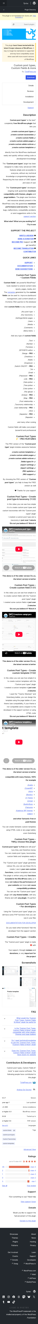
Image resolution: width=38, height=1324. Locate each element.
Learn (34, 1252)
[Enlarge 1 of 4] (33, 969)
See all (4, 1186)
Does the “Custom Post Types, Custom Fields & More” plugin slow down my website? (24, 1053)
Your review (31, 1186)
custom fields (7, 1130)
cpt (14, 1130)
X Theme (29, 798)
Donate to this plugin (28, 1221)
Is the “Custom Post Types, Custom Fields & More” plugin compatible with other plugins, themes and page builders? (24, 1031)
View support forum (28, 1202)
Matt (33, 1274)
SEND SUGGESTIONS (24, 269)
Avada (30, 785)
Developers (31, 1260)
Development (28, 102)
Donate (14, 1260)
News (33, 1238)
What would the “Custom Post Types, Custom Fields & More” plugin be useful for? (25, 1020)
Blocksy (29, 795)
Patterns (14, 1245)
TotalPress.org (30, 72)
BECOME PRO (17, 242)
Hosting (33, 1242)
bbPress (31, 1278)
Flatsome (29, 807)
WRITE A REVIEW (26, 236)
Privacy (33, 1245)
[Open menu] (3, 3)
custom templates (8, 1143)
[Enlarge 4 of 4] (33, 991)
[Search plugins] (13, 24)
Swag (15, 1264)
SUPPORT (29, 263)
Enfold (30, 801)
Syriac (28, 1291)
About (33, 1234)
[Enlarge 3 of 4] (33, 980)
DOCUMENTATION (25, 266)
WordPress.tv (29, 1264)
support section (30, 216)
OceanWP (29, 788)
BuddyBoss (28, 804)
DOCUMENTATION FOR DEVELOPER (21, 923)
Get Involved (13, 1252)
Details (31, 85)
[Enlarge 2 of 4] (15, 969)
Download (31, 77)
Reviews (30, 91)
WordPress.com (29, 1271)
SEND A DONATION (26, 239)
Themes (15, 1238)
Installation (29, 97)
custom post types (9, 1134)
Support (31, 108)
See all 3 (5, 1125)
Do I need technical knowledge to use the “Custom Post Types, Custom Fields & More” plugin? (23, 1042)
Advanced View (30, 1149)
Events (15, 1256)
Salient (30, 814)
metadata (11, 292)
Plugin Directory (30, 10)
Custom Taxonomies (9, 1139)
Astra (31, 791)
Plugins (15, 1242)
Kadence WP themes (24, 811)
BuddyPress (30, 1282)
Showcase (14, 1234)
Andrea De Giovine (24, 1090)
